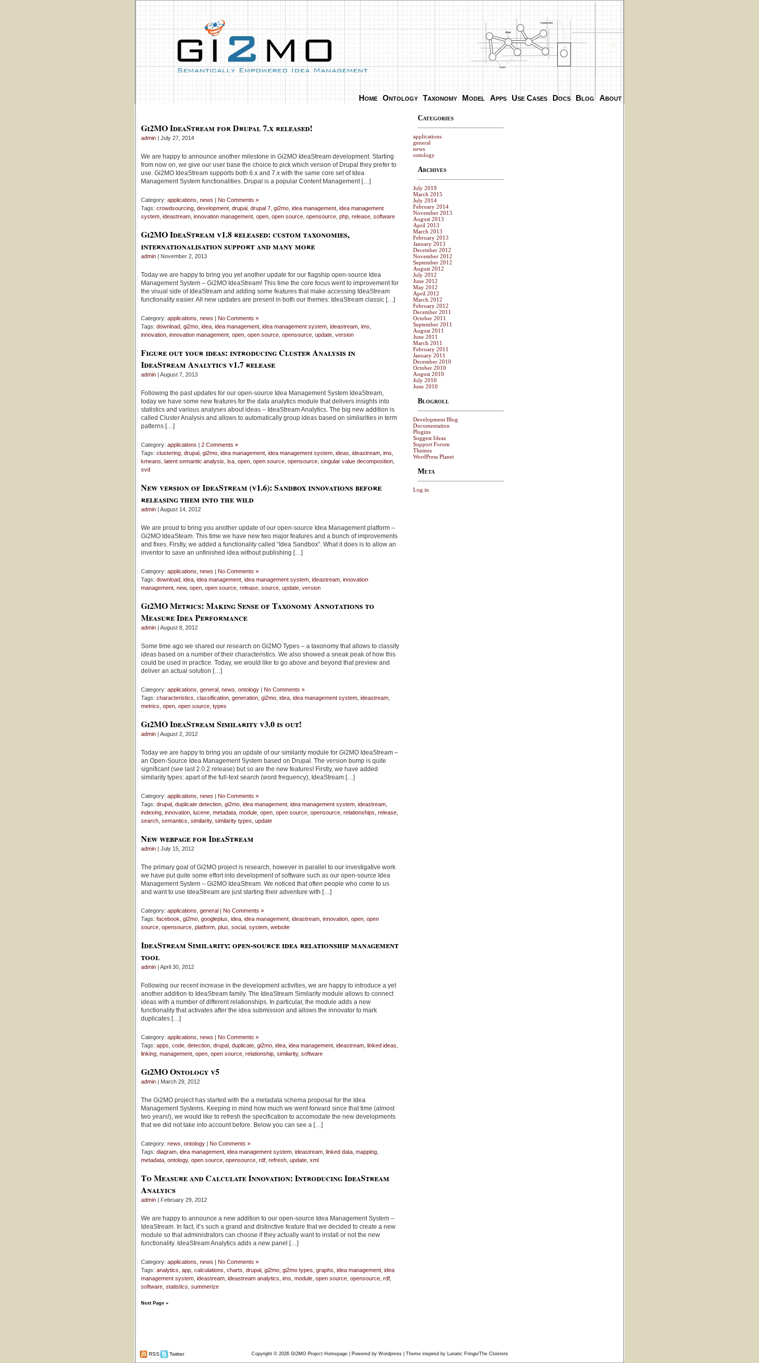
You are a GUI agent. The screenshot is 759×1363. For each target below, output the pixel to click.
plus (223, 927)
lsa (230, 461)
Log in (421, 490)
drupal (239, 208)
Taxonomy (440, 97)
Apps (498, 97)
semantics (174, 821)
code (178, 1045)
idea (206, 326)
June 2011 (425, 337)
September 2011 (432, 324)
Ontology (400, 97)
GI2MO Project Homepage (319, 1353)
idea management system (294, 326)
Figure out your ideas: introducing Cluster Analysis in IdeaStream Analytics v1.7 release (248, 358)
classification (213, 698)
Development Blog (435, 419)
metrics (150, 706)
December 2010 (432, 361)
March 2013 (427, 231)
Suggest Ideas (429, 438)
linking (148, 1054)
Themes (422, 450)
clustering (168, 453)
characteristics (175, 698)
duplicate (243, 1045)
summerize (205, 1286)
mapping (366, 1152)
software (384, 216)
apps (162, 1045)
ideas (342, 453)
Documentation (431, 425)
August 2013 (428, 219)
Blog (585, 97)
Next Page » (154, 1303)
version (344, 335)
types (220, 706)
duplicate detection (198, 804)
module (248, 812)
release (361, 216)
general (209, 689)
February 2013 (431, 237)
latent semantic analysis (194, 461)
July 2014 (425, 200)
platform (205, 927)
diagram (166, 1152)
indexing (151, 812)
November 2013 (432, 213)
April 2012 (426, 293)
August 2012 (428, 268)
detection (198, 1045)
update (323, 335)
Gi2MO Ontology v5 (180, 1071)
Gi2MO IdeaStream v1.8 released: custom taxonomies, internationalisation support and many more (245, 240)
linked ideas (382, 1045)
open (262, 216)
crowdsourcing (175, 208)
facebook (168, 919)
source (270, 588)
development (213, 208)
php (344, 216)
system (258, 927)
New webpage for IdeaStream (197, 838)
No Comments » (238, 200)
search (150, 821)
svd (145, 469)
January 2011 (429, 355)
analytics (167, 1270)
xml (314, 1160)
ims (365, 326)
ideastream (177, 216)
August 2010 (428, 374)
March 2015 (427, 194)
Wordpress (390, 1353)
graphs (325, 1270)
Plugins (422, 432)
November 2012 (432, 256)
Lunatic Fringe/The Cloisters (477, 1353)
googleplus (214, 919)
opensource (321, 216)
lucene (201, 812)
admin (148, 138)
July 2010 (425, 380)
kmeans (151, 461)
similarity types (233, 821)
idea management (314, 208)
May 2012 (425, 287)
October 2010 (429, 368)
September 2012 (432, 262)
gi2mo (281, 208)
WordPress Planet (433, 456)
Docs (561, 97)
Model (473, 97)
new (181, 588)
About (610, 97)
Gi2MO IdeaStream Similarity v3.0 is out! (221, 724)
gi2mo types (297, 1270)
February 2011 (431, 349)
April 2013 (426, 225)
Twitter (176, 1354)
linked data (339, 1152)
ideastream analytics (253, 1278)
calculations (209, 1270)
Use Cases (529, 97)
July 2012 (425, 275)
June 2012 (425, 281)
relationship (259, 1054)
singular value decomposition (357, 461)
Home (368, 97)
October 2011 (429, 318)
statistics (177, 1286)
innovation (153, 335)
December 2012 (432, 250)
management (176, 1054)
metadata (224, 812)
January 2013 (429, 244)
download (168, 326)
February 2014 (431, 206)
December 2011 (432, 312)
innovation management (223, 216)
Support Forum (431, 444)
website (280, 927)
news (206, 200)
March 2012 (427, 299)
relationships (359, 812)
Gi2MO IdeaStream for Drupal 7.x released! (226, 128)
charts (235, 1270)
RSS (153, 1354)
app (186, 1270)
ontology (248, 689)
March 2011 (427, 343)
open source (287, 216)
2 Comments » (219, 445)
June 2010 (425, 386)
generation (245, 698)
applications (182, 200)
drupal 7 (260, 208)
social (238, 927)
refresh (277, 1160)
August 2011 (428, 330)
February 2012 (431, 306)
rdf (262, 1160)
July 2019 (425, 188)
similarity (201, 821)
